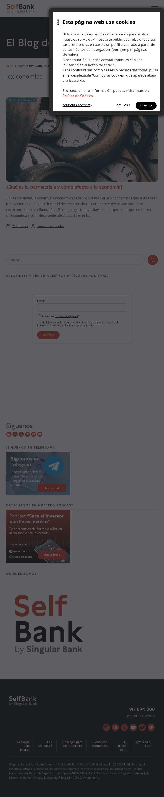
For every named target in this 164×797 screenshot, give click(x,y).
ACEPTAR (146, 105)
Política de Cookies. (78, 95)
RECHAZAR (123, 105)
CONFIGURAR (76, 105)
